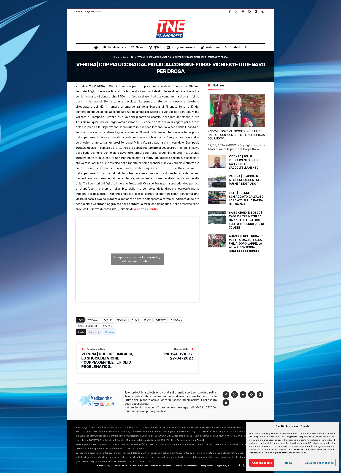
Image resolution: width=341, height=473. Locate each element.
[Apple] (262, 12)
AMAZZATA (94, 320)
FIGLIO (136, 320)
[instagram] (249, 12)
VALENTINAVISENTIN (88, 326)
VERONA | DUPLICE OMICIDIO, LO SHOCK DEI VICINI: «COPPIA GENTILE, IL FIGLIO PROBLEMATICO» (107, 358)
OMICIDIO (161, 320)
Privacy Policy (103, 465)
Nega (288, 462)
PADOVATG (177, 320)
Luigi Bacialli (197, 440)
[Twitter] (236, 12)
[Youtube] (243, 12)
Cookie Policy (120, 465)
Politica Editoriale (139, 465)
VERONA (108, 326)
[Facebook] (229, 12)
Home (116, 57)
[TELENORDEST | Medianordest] (170, 20)
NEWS (148, 320)
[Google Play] (256, 12)
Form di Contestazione (185, 465)
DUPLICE (122, 320)
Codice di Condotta (161, 465)
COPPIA (108, 320)
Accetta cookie (262, 462)
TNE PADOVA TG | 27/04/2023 (178, 354)
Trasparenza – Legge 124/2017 (216, 465)
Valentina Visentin (145, 209)
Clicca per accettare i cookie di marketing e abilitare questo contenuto (137, 259)
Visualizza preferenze (319, 462)
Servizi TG (128, 57)
